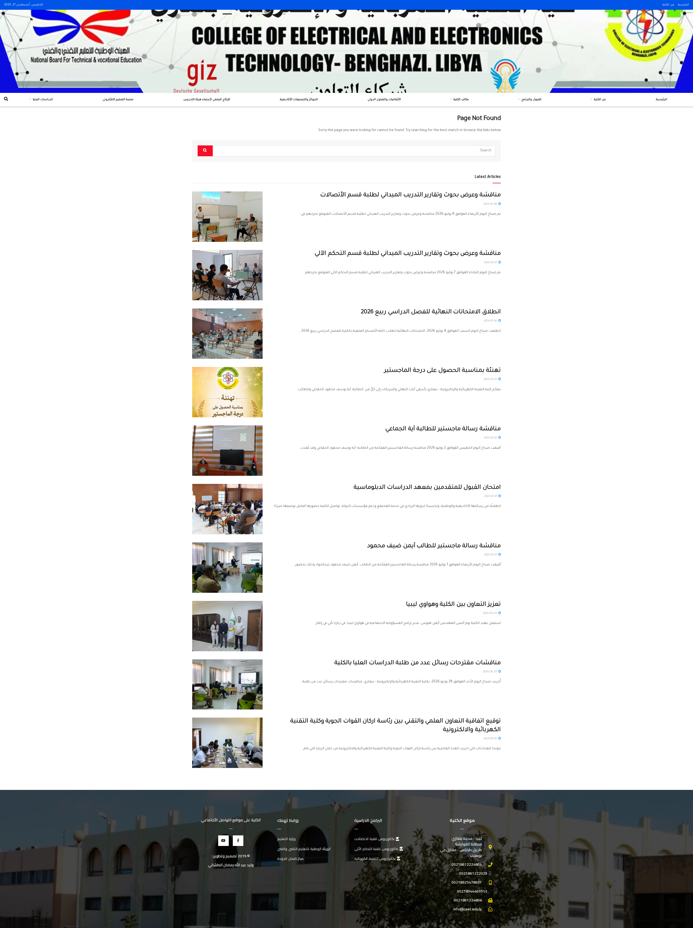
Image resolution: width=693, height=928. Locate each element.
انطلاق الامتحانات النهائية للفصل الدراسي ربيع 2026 (431, 312)
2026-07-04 (491, 321)
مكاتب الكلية (461, 99)
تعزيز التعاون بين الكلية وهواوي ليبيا (453, 605)
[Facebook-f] (238, 840)
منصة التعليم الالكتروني (118, 99)
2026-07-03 (491, 379)
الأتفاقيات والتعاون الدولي (384, 99)
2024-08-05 (490, 738)
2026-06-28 (490, 671)
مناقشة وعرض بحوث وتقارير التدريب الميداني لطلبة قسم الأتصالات (410, 195)
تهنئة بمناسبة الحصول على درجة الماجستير (442, 371)
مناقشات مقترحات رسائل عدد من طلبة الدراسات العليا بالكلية (417, 663)
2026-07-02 (491, 438)
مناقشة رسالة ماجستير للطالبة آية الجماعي (443, 429)
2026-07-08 (490, 204)
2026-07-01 (491, 496)
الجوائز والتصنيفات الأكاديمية (299, 99)
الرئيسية (683, 4)
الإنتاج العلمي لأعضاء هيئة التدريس (206, 99)
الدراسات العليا (43, 99)
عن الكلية (668, 4)
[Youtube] (223, 840)
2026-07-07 (491, 262)
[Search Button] (205, 150)
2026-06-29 (490, 613)
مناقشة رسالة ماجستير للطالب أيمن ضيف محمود (434, 546)
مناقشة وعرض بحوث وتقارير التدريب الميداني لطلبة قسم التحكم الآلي (408, 254)
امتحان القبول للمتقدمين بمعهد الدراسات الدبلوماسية (427, 488)
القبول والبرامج (531, 99)
